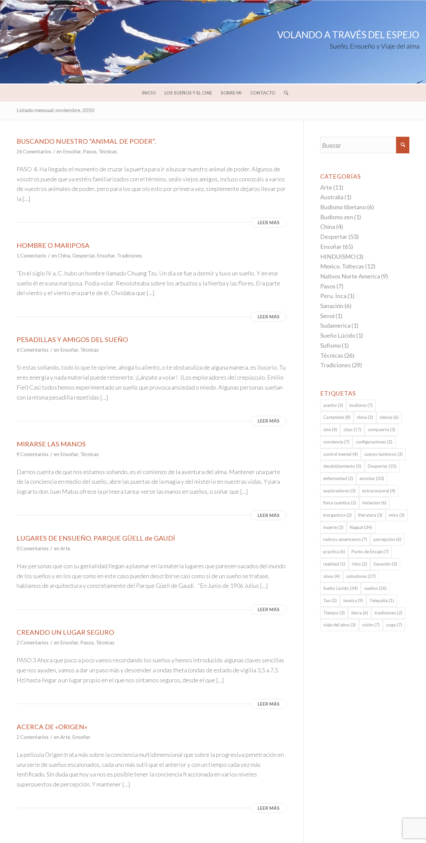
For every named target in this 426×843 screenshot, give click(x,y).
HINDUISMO (337, 256)
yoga (394, 624)
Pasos (90, 151)
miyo (397, 515)
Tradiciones (129, 255)
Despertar (83, 255)
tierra (359, 612)
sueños (375, 588)
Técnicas (108, 151)
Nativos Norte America (350, 276)
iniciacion (374, 502)
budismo (361, 405)
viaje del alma (339, 624)
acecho (333, 405)
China (64, 255)
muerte (333, 527)
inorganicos (337, 515)
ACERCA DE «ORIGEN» (52, 727)
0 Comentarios (33, 548)
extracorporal (378, 490)
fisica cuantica (339, 502)
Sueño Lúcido (337, 335)
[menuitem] (148, 92)
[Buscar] (284, 92)
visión (371, 624)
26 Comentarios (34, 151)
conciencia (336, 441)
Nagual (361, 527)
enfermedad (338, 478)
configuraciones (374, 441)
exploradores (339, 490)
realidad (334, 564)
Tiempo (334, 612)
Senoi (327, 315)
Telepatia (381, 600)
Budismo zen (336, 217)
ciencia (389, 417)
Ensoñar (72, 151)
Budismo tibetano (343, 207)
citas (352, 429)
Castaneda (336, 417)
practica (334, 551)
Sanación (331, 305)
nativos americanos (345, 539)
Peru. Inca (333, 295)
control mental (340, 454)
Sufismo (330, 345)
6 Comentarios (33, 350)
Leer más (269, 222)
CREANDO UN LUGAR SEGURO (65, 632)
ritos (359, 564)
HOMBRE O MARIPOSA (53, 245)
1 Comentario (31, 255)
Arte (65, 548)
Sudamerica (335, 325)
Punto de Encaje (370, 551)
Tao (330, 600)
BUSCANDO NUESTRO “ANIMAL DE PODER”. (86, 141)
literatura (370, 515)
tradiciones (388, 612)
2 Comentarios (33, 642)
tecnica (353, 600)
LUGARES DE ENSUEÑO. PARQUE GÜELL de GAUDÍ (96, 538)
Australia (331, 197)
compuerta (381, 429)
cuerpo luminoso (383, 454)
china (365, 417)
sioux (331, 576)
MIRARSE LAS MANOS (51, 444)
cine (330, 429)
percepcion (387, 539)
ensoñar (371, 478)
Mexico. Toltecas (342, 266)
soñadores (361, 576)
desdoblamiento (342, 466)
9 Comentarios (33, 454)
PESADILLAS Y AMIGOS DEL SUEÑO (72, 339)
